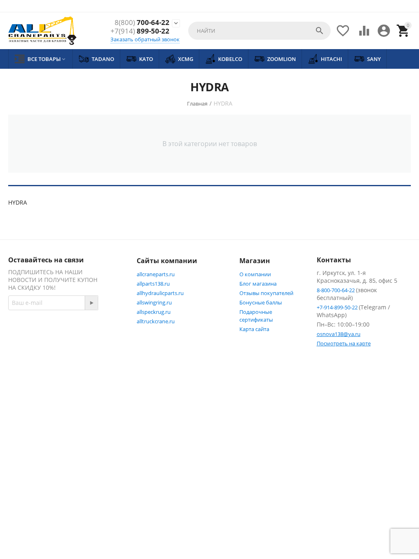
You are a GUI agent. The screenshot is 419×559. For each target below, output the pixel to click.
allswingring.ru (154, 302)
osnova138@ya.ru (338, 334)
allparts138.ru (153, 283)
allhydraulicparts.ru (160, 293)
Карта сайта (254, 329)
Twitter (79, 344)
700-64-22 (142, 22)
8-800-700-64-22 (336, 290)
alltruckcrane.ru (156, 321)
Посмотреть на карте (344, 343)
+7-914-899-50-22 (338, 307)
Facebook (38, 344)
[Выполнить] (91, 303)
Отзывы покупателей (266, 293)
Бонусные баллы (260, 302)
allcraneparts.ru (156, 274)
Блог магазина (258, 283)
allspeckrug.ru (154, 312)
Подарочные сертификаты (256, 315)
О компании (255, 274)
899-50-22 (139, 31)
